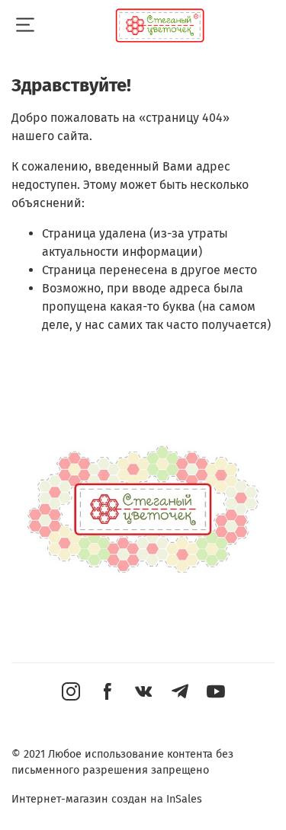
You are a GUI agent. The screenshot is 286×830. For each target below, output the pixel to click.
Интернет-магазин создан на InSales (106, 799)
